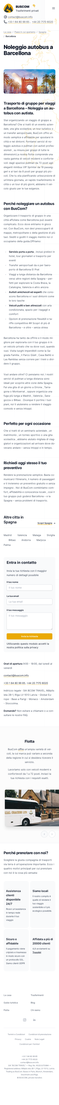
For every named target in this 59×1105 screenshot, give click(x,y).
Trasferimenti (37, 995)
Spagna (42, 32)
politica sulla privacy (26, 647)
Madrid (8, 535)
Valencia (22, 535)
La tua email (13, 596)
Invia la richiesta (29, 636)
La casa (7, 32)
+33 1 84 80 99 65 (18, 21)
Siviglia (50, 535)
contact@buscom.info (20, 16)
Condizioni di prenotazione (40, 1034)
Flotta (6, 1010)
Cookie (28, 1039)
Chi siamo (35, 1010)
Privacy (18, 1039)
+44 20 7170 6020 (42, 21)
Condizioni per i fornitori (30, 1044)
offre (21, 749)
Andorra (26, 540)
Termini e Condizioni (16, 1034)
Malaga (37, 535)
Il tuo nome (12, 582)
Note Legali (39, 1039)
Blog (33, 1002)
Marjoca (41, 540)
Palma (7, 544)
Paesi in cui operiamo (25, 32)
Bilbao (12, 540)
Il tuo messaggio (15, 610)
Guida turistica (11, 1002)
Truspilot (37, 952)
